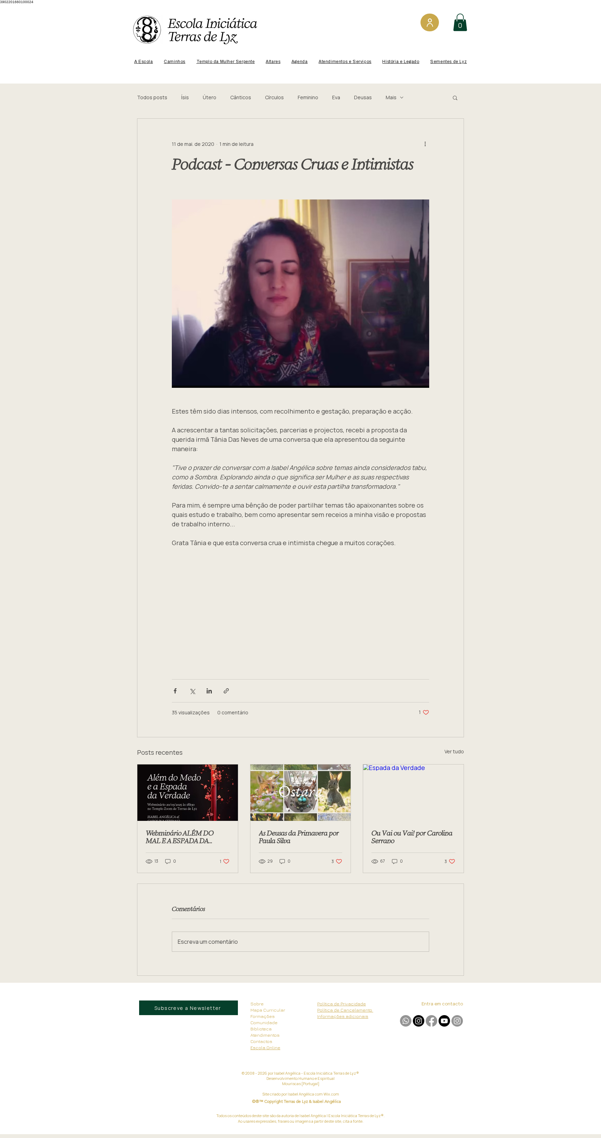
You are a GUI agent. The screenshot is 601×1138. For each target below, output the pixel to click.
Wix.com (331, 1094)
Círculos (274, 97)
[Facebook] (431, 1021)
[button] (460, 22)
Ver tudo (454, 751)
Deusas (363, 97)
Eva (336, 97)
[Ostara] (300, 792)
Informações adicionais (342, 1016)
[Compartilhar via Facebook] (175, 691)
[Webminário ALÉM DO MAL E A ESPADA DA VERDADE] (187, 792)
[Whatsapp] (405, 1021)
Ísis (185, 97)
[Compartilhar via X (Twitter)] (192, 691)
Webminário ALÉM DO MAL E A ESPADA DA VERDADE (180, 837)
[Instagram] (457, 1021)
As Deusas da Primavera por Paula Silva (299, 837)
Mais (391, 97)
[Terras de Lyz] (418, 1021)
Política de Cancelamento (345, 1010)
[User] (429, 22)
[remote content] (300, 610)
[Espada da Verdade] (413, 792)
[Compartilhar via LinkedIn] (209, 691)
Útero (209, 97)
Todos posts (152, 97)
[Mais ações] (425, 144)
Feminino (308, 97)
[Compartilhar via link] (226, 691)
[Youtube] (444, 1021)
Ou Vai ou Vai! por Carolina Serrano (411, 837)
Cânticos (240, 97)
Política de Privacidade (341, 1003)
